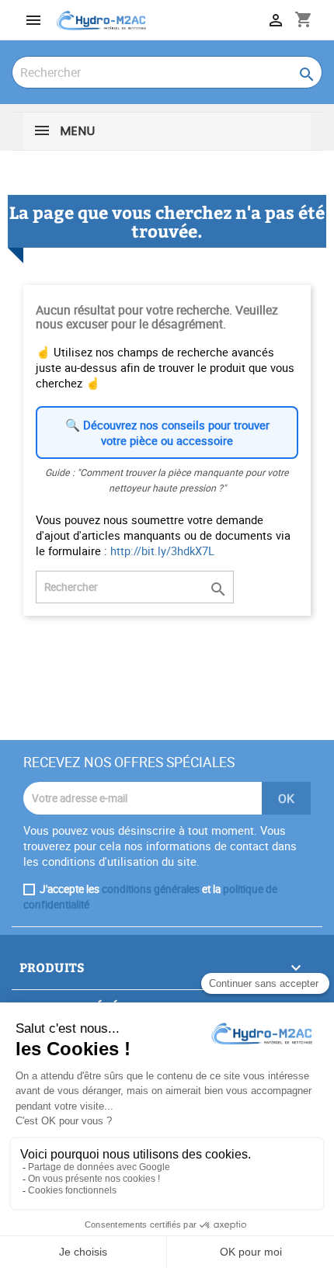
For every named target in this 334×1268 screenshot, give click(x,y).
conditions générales (151, 889)
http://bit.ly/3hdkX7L (162, 550)
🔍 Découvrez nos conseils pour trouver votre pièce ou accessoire (167, 432)
